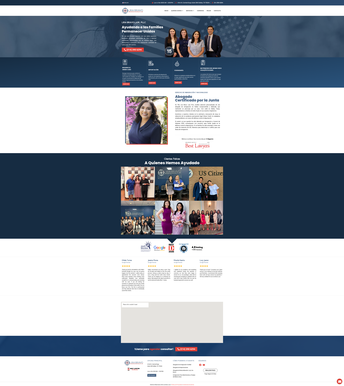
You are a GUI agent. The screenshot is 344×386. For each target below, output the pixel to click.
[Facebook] (200, 365)
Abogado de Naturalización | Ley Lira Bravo (183, 371)
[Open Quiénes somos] (182, 11)
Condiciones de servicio (188, 384)
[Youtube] (204, 365)
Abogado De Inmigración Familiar (182, 364)
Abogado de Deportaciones (180, 367)
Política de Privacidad (176, 384)
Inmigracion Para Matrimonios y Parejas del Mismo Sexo (184, 375)
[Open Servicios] (193, 11)
